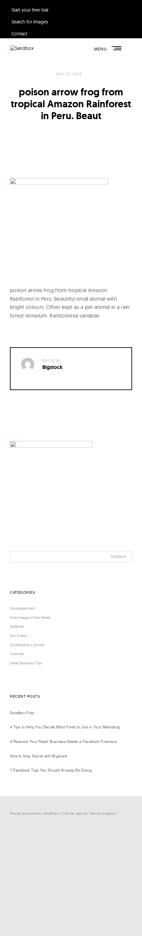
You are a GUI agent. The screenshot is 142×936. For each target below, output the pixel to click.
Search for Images (30, 22)
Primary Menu (117, 48)
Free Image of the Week (30, 617)
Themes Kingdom (103, 813)
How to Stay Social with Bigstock (39, 755)
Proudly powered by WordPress (34, 813)
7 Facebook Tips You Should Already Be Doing (50, 770)
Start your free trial (30, 10)
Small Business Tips (26, 663)
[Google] (72, 918)
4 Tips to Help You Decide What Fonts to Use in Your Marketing (65, 726)
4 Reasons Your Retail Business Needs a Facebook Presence (63, 741)
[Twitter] (72, 864)
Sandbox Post (22, 712)
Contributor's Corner (27, 645)
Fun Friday (18, 635)
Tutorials (17, 654)
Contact (19, 34)
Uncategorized (22, 608)
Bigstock (52, 367)
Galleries (17, 626)
